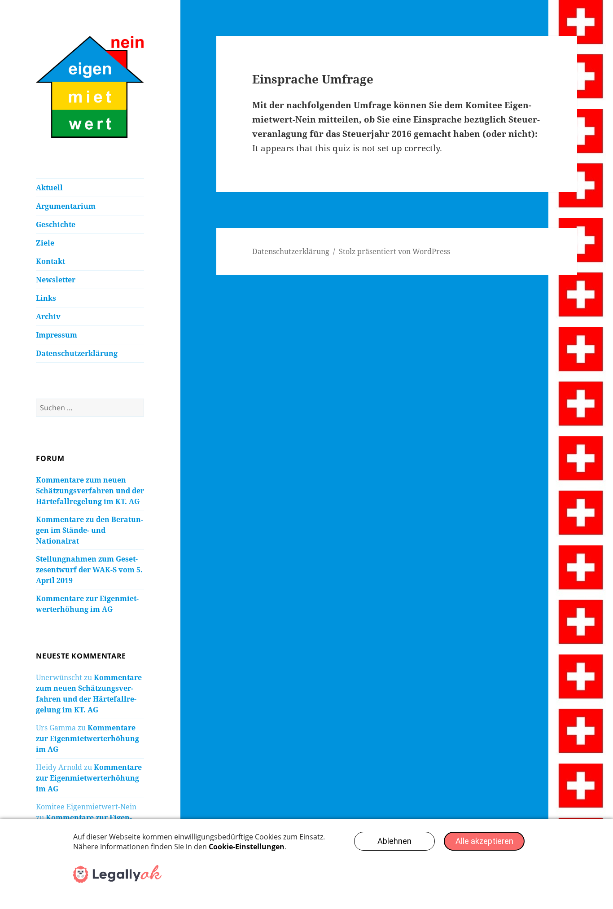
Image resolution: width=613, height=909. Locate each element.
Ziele (45, 243)
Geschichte (55, 224)
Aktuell (49, 188)
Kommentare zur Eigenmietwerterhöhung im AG (87, 738)
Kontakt (50, 261)
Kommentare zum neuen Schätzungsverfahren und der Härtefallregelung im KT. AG (90, 490)
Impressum (56, 335)
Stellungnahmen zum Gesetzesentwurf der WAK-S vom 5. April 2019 (89, 569)
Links (46, 298)
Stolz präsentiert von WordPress (394, 251)
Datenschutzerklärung (77, 353)
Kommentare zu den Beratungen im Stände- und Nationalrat (89, 530)
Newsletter (55, 280)
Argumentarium (66, 206)
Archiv (48, 316)
